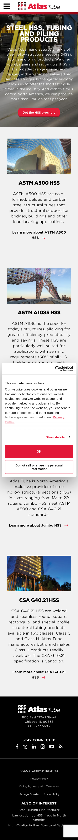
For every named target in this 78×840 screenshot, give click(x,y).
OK (39, 451)
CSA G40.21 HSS (39, 600)
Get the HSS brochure (39, 112)
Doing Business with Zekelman (39, 786)
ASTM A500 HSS (39, 183)
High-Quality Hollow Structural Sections (39, 825)
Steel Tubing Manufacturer (39, 810)
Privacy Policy (39, 778)
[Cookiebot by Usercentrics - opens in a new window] (55, 368)
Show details (55, 437)
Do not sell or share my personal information (39, 467)
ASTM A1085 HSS (39, 313)
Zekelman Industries (45, 770)
